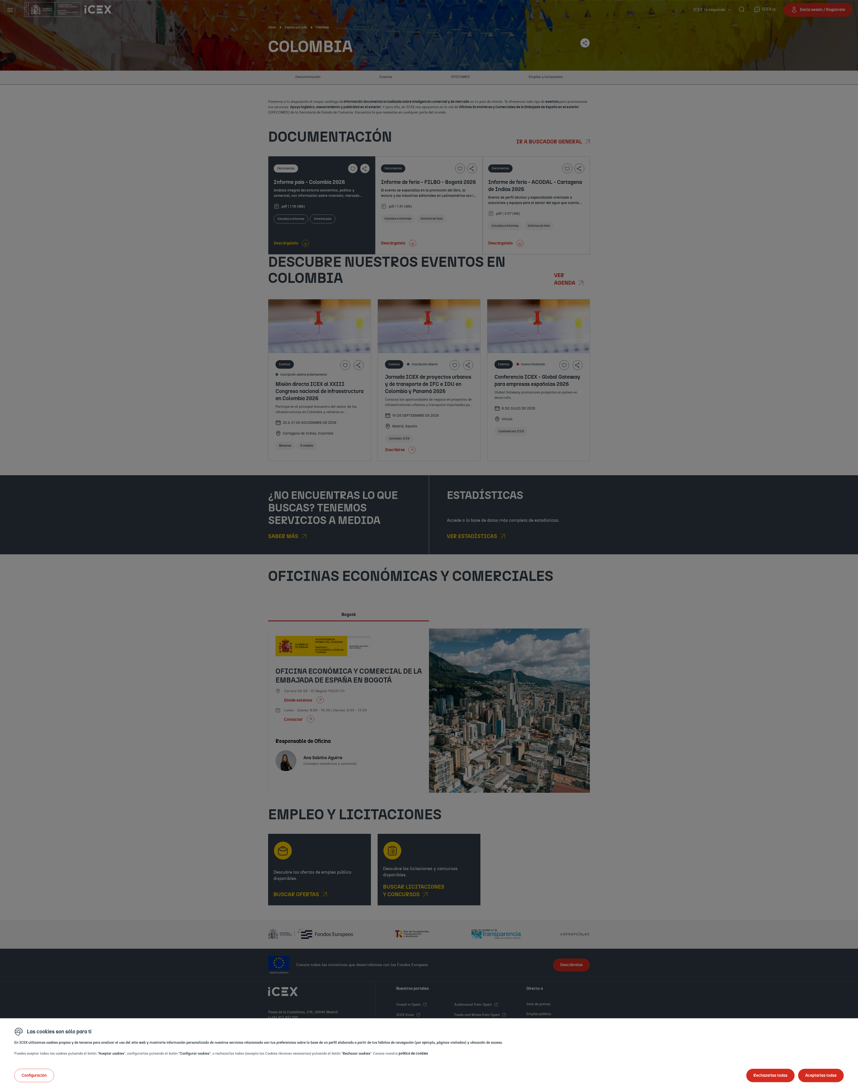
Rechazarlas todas (770, 1075)
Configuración (34, 1075)
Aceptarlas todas (821, 1075)
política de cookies (413, 1053)
